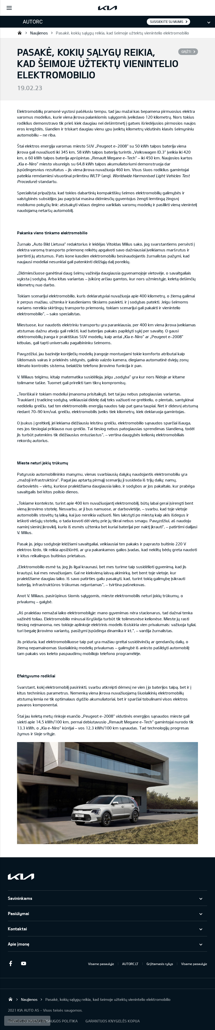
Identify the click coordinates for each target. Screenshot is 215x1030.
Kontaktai (17, 928)
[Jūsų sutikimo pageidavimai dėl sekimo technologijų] (27, 1021)
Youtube (23, 963)
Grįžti (186, 51)
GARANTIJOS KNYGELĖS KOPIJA (112, 1021)
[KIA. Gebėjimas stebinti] (21, 876)
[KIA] (107, 8)
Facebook (10, 963)
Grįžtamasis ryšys (160, 964)
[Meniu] (9, 8)
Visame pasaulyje (101, 964)
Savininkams (20, 898)
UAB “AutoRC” (19, 32)
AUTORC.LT (130, 964)
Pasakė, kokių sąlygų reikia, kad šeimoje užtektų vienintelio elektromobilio (122, 33)
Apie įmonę (18, 943)
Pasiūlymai (18, 913)
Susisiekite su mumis (166, 21)
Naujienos (39, 33)
